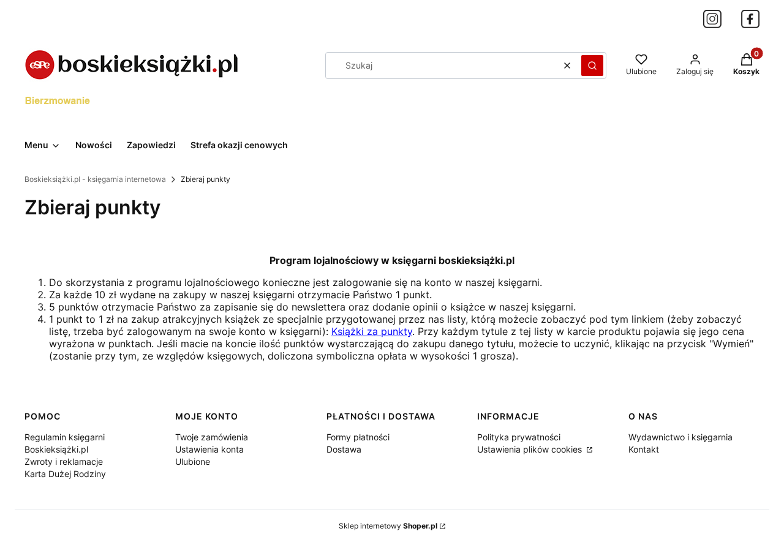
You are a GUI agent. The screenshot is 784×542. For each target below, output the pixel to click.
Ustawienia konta (209, 449)
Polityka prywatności (518, 437)
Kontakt (643, 449)
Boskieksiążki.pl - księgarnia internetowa (95, 179)
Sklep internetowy (388, 525)
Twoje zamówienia (211, 437)
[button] (592, 65)
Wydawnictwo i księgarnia (680, 437)
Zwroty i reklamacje (63, 461)
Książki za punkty (371, 331)
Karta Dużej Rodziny (65, 474)
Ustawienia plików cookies (530, 449)
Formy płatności (358, 437)
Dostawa (343, 449)
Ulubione (192, 461)
